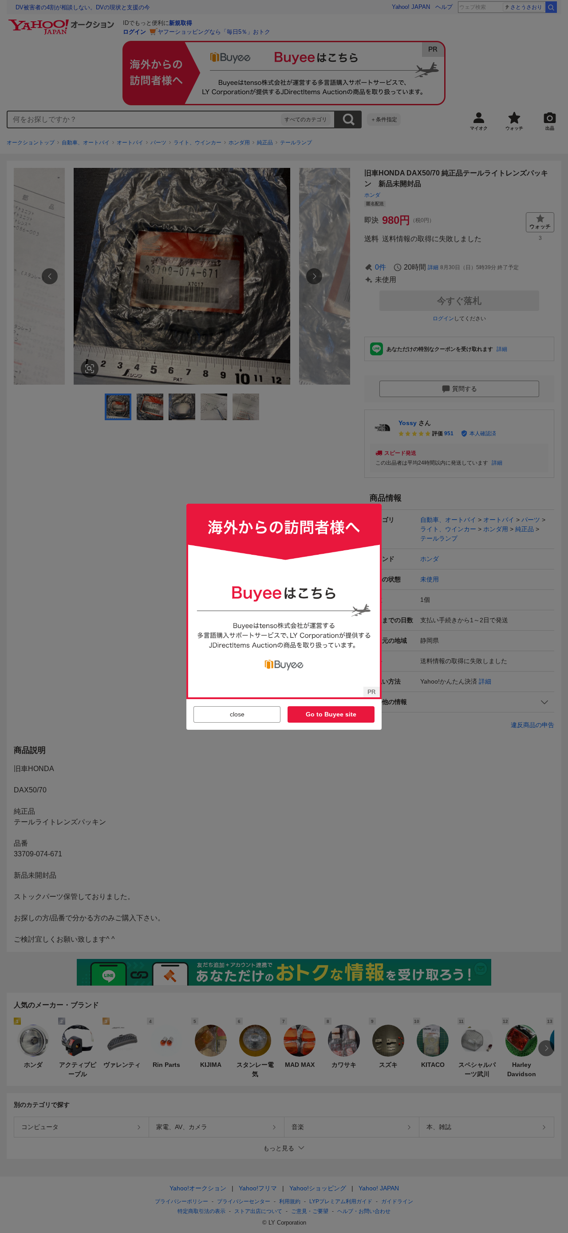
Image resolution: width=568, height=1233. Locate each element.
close (237, 714)
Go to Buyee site (331, 714)
